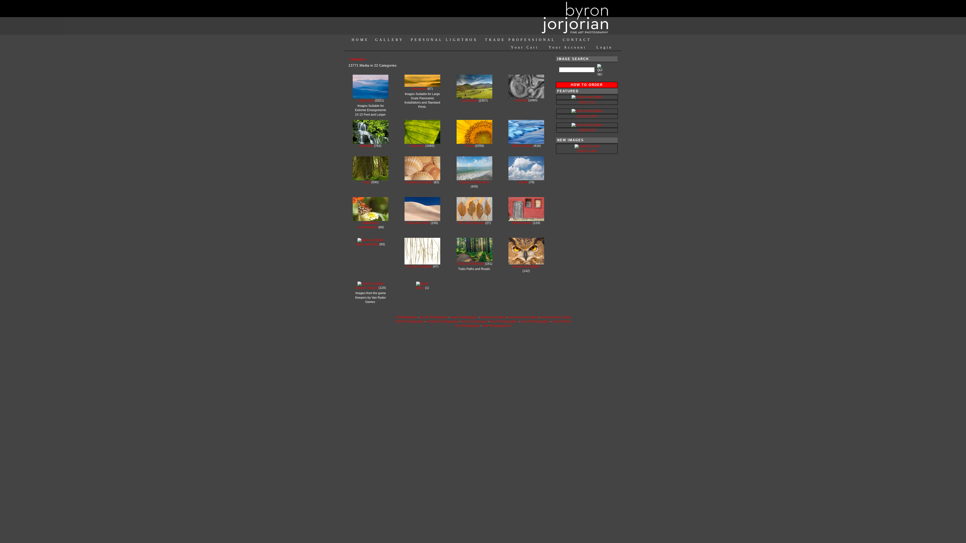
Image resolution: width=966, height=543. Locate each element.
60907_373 (587, 102)
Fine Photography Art (496, 326)
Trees (367, 182)
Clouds (523, 182)
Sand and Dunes (419, 223)
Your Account (567, 47)
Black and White (367, 244)
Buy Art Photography (434, 317)
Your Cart (525, 47)
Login (604, 47)
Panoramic (419, 88)
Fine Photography (467, 326)
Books (420, 288)
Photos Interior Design (556, 317)
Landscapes (470, 100)
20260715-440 (587, 151)
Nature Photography (464, 317)
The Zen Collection (419, 266)
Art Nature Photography (442, 321)
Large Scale (366, 100)
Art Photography (406, 317)
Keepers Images (367, 288)
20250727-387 (587, 116)
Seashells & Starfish (420, 182)
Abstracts (521, 100)
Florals (470, 146)
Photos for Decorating (523, 317)
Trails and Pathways (471, 263)
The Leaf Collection (471, 223)
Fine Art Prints (561, 321)
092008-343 (587, 130)
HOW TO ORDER (587, 85)
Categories (358, 59)
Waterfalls (367, 146)
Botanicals (417, 146)
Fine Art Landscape (474, 321)
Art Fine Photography (409, 321)
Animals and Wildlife (526, 266)
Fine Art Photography (535, 321)
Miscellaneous (522, 223)
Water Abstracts (523, 146)
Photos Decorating (493, 317)
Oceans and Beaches (474, 182)
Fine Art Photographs (504, 321)
